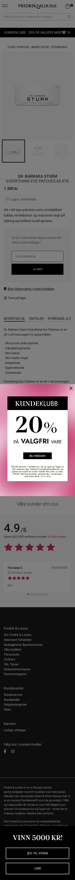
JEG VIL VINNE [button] (37, 853)
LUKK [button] (37, 868)
